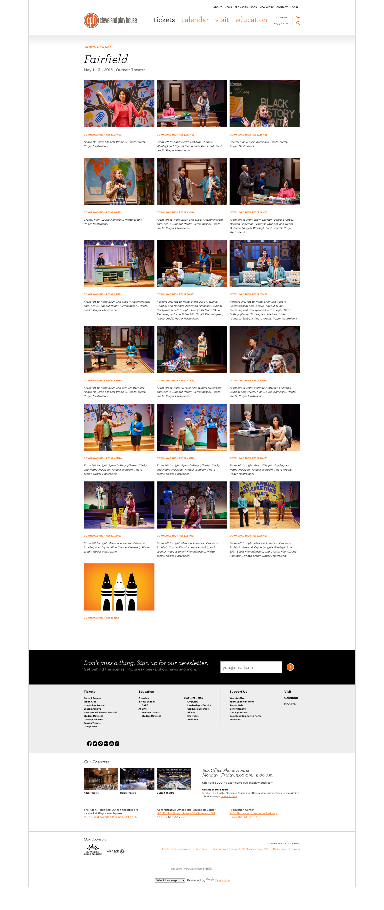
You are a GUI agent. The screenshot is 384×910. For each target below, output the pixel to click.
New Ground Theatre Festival (100, 712)
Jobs (253, 7)
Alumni (191, 712)
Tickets (164, 19)
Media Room (280, 849)
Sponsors (241, 7)
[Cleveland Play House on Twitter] (95, 745)
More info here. (229, 796)
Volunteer (235, 719)
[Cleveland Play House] (110, 21)
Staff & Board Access (225, 849)
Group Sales (90, 726)
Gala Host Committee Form (245, 715)
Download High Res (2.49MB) (175, 458)
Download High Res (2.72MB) (102, 535)
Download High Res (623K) (101, 617)
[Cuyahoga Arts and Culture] (93, 852)
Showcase (193, 715)
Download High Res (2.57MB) (175, 134)
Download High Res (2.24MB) (102, 212)
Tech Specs (202, 849)
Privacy (296, 849)
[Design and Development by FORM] (192, 870)
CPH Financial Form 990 (255, 849)
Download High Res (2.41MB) (175, 212)
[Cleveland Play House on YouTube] (111, 745)
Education (251, 19)
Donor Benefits (238, 708)
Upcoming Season (94, 705)
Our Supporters (238, 712)
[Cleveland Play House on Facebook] (89, 745)
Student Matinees (93, 715)
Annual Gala (236, 705)
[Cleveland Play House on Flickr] (106, 745)
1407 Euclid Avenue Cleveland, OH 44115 (110, 816)
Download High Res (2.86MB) (175, 294)
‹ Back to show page (97, 47)
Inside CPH (90, 701)
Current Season (92, 698)
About (217, 7)
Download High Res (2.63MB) (102, 294)
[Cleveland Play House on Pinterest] (117, 745)
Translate (222, 880)
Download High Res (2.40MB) (103, 458)
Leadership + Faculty (199, 705)
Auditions (192, 719)
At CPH (142, 708)
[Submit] (290, 670)
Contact (282, 7)
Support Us (282, 23)
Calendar (195, 19)
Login (294, 7)
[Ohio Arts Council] (116, 853)
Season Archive (92, 708)
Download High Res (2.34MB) (175, 535)
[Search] (298, 24)
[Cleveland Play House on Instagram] (100, 745)
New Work (267, 7)
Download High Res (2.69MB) (103, 380)
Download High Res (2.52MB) (175, 380)
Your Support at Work (242, 701)
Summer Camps (151, 712)
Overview (143, 698)
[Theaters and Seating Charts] (101, 788)
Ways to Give (237, 698)
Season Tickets (92, 723)
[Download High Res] (119, 129)
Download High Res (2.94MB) (248, 380)
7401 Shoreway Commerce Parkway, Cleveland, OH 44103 (254, 815)
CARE (145, 705)
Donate (281, 17)
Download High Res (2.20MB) (248, 458)
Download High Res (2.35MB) (248, 134)
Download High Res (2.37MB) (102, 134)
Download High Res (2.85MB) (248, 294)
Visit (222, 19)
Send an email (210, 793)
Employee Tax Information (176, 849)
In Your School (146, 701)
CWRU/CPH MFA (93, 719)
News (228, 7)
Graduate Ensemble (198, 708)
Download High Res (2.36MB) (248, 212)
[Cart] (298, 18)
